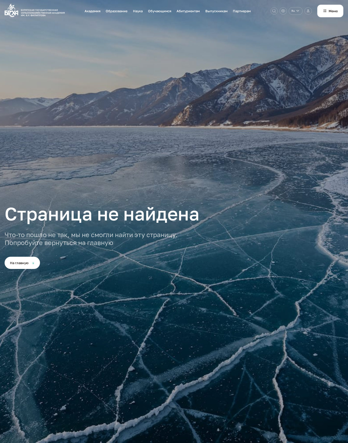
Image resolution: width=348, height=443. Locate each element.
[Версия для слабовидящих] (283, 11)
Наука (138, 11)
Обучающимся (159, 11)
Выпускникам (216, 11)
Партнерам (242, 11)
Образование (116, 11)
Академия (92, 11)
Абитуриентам (188, 11)
